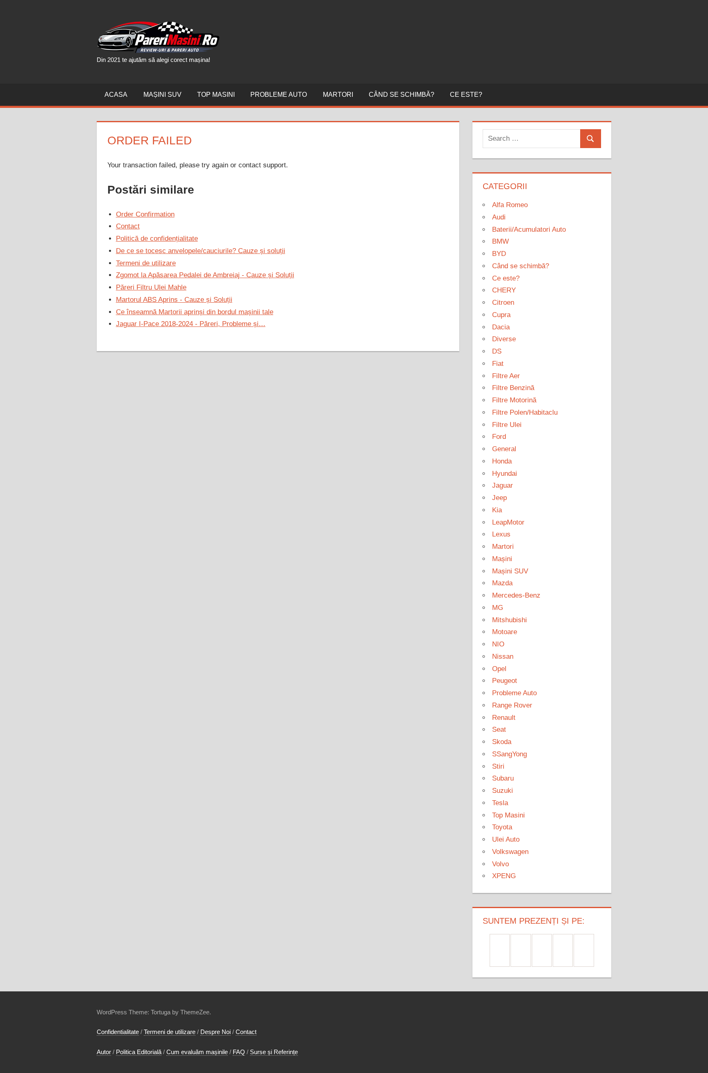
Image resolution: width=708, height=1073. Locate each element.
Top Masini (216, 94)
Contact (246, 1031)
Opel (499, 669)
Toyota (502, 827)
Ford (499, 437)
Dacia (501, 327)
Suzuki (502, 790)
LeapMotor (508, 522)
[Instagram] (542, 950)
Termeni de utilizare (169, 1031)
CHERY (504, 290)
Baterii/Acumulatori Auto (529, 229)
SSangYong (509, 754)
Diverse (504, 339)
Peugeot (504, 681)
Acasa (115, 94)
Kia (497, 510)
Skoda (501, 742)
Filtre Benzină (513, 388)
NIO (498, 644)
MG (497, 608)
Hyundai (504, 473)
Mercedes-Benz (516, 595)
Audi (499, 217)
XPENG (504, 876)
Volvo (500, 864)
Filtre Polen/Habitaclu (525, 412)
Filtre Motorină (514, 400)
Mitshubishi (509, 620)
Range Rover (512, 705)
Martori (338, 94)
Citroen (503, 302)
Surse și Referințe (274, 1051)
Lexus (501, 534)
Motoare (504, 632)
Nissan (502, 656)
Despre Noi (215, 1031)
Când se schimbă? (401, 94)
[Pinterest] (521, 950)
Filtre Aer (506, 376)
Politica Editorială (138, 1051)
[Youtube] (584, 950)
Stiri (498, 766)
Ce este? (466, 94)
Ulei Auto (506, 839)
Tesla (500, 803)
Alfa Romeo (510, 205)
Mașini (502, 559)
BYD (499, 254)
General (504, 449)
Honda (502, 461)
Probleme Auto (278, 94)
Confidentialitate (118, 1031)
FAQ (239, 1051)
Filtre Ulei (507, 425)
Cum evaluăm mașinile (197, 1051)
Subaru (503, 778)
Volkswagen (510, 852)
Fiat (498, 364)
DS (497, 351)
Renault (503, 717)
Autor (104, 1051)
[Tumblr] (563, 950)
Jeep (499, 498)
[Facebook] (500, 950)
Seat (499, 729)
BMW (500, 241)
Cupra (501, 315)
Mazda (502, 583)
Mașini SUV (162, 94)
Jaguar (502, 485)
